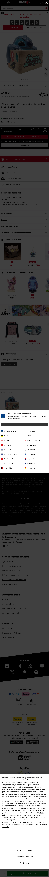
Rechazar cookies (24, 857)
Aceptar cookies (24, 850)
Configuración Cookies (38, 822)
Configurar (24, 863)
